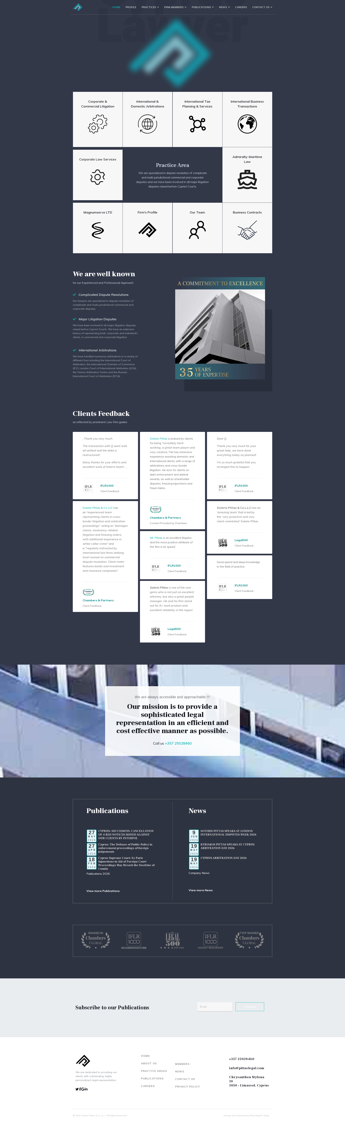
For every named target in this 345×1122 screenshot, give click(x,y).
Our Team (197, 212)
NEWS (179, 1071)
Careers (241, 7)
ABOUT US (149, 1063)
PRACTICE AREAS (154, 1071)
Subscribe (250, 1006)
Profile (131, 7)
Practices (149, 7)
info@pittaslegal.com (246, 1068)
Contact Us (260, 7)
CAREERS (148, 1086)
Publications (201, 7)
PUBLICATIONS (152, 1078)
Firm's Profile (147, 212)
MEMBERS (182, 1064)
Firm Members (173, 7)
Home (116, 7)
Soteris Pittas (158, 438)
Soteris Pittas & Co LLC (98, 508)
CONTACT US (185, 1079)
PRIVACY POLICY (187, 1086)
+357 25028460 (241, 1059)
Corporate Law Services (97, 159)
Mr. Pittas (156, 538)
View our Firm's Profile (77, 82)
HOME (145, 1055)
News (223, 7)
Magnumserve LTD (97, 212)
